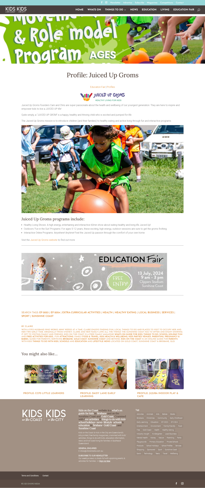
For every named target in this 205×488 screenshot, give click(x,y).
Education (149, 10)
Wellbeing (174, 454)
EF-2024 (55, 312)
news (107, 341)
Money (153, 438)
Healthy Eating (125, 312)
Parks (179, 438)
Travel (165, 454)
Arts (157, 414)
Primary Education (156, 442)
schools (64, 341)
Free (138, 430)
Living (165, 10)
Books (172, 414)
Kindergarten (157, 434)
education (81, 341)
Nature (161, 438)
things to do (150, 334)
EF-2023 (43, 312)
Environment (156, 426)
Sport (25, 316)
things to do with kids (46, 341)
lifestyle (98, 341)
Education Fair (183, 10)
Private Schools (172, 442)
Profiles (111, 87)
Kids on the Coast (131, 339)
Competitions (166, 3)
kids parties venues (140, 337)
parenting (158, 337)
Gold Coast (80, 339)
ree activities (92, 419)
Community (162, 418)
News (134, 10)
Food (180, 426)
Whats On (94, 10)
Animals (150, 414)
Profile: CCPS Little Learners (43, 393)
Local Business (149, 312)
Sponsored (151, 450)
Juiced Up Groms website (43, 240)
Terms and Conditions (30, 476)
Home (79, 10)
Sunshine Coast (42, 316)
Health (108, 312)
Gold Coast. (107, 416)
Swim (139, 454)
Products (140, 446)
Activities (140, 414)
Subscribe (139, 3)
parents (173, 339)
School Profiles (167, 446)
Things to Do (114, 10)
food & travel (90, 337)
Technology (148, 454)
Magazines (152, 3)
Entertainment (142, 426)
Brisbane (68, 339)
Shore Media (34, 484)
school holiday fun (170, 334)
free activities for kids (40, 337)
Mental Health (142, 438)
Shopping (140, 450)
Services (168, 312)
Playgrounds (142, 442)
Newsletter (115, 3)
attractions (66, 337)
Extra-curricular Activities (81, 312)
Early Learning (142, 422)
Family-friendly (169, 426)
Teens (157, 454)
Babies (164, 414)
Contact (180, 3)
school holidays (86, 422)
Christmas (150, 418)
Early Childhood (176, 418)
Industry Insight (143, 434)
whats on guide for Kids (129, 334)
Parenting (170, 438)
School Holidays (152, 446)
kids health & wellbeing (114, 337)
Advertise (127, 3)
